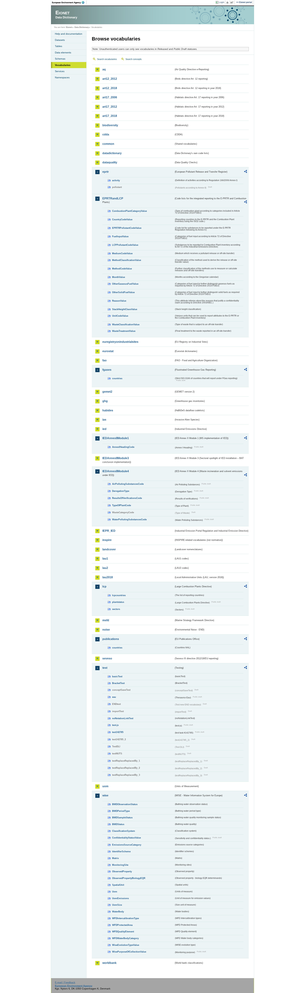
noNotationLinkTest (122, 718)
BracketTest (118, 683)
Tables (58, 46)
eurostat (107, 351)
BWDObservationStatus (124, 804)
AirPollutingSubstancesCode (128, 484)
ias (104, 419)
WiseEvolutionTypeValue (125, 945)
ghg (105, 401)
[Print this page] (228, 2)
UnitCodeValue (120, 316)
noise (106, 629)
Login (221, 2)
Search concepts (133, 59)
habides (107, 410)
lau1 (105, 558)
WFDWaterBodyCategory (125, 938)
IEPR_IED (108, 530)
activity (116, 180)
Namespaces (62, 77)
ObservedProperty (122, 871)
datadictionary (112, 153)
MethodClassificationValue (126, 260)
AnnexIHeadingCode (123, 447)
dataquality (109, 162)
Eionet (69, 27)
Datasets (60, 40)
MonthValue (118, 277)
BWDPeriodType (121, 811)
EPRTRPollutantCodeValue (126, 228)
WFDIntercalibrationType (125, 918)
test (104, 667)
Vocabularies (62, 65)
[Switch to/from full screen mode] (233, 2)
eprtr (105, 171)
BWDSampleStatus (122, 817)
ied (104, 428)
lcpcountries (119, 595)
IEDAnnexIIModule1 (115, 438)
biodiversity (110, 125)
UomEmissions (120, 898)
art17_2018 (109, 115)
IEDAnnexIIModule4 (115, 471)
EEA (69, 2)
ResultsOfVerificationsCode (127, 498)
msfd (105, 620)
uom (105, 786)
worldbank (109, 962)
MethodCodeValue (122, 268)
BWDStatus (118, 824)
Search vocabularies (107, 59)
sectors (116, 609)
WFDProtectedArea (122, 925)
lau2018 (107, 577)
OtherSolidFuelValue (123, 292)
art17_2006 (109, 97)
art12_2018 (109, 88)
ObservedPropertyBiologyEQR (128, 878)
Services (59, 71)
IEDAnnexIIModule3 (115, 458)
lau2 (105, 567)
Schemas (60, 58)
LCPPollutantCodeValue (125, 245)
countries (117, 378)
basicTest (117, 676)
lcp (104, 586)
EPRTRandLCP (112, 198)
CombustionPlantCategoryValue (129, 211)
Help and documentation (68, 33)
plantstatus (118, 602)
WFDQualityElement (123, 931)
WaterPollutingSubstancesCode (129, 519)
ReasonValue (119, 300)
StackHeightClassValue (124, 309)
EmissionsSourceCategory (126, 844)
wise (105, 795)
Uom (114, 891)
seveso (107, 658)
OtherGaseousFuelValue (125, 284)
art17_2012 (109, 106)
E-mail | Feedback (65, 982)
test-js (115, 725)
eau (114, 697)
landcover (109, 549)
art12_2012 (109, 78)
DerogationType (120, 491)
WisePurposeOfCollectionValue (129, 951)
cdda (105, 134)
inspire (107, 539)
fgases (106, 369)
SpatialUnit (118, 885)
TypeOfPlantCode (121, 505)
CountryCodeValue (122, 219)
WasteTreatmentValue (123, 331)
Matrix (115, 858)
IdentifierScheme (121, 851)
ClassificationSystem (123, 831)
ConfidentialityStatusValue (126, 837)
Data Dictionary (81, 27)
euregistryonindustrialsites (120, 341)
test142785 (117, 732)
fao (104, 360)
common (108, 143)
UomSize (117, 905)
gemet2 (107, 391)
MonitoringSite (120, 865)
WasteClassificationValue (125, 324)
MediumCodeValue (122, 253)
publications (110, 638)
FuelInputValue (120, 236)
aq (104, 69)
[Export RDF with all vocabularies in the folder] (245, 172)
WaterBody (118, 911)
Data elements (63, 52)
